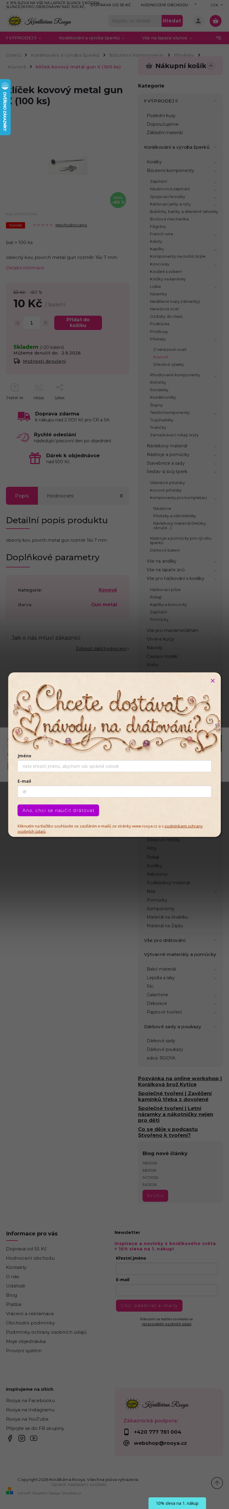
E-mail (24, 781)
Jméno (24, 755)
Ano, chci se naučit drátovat (58, 810)
